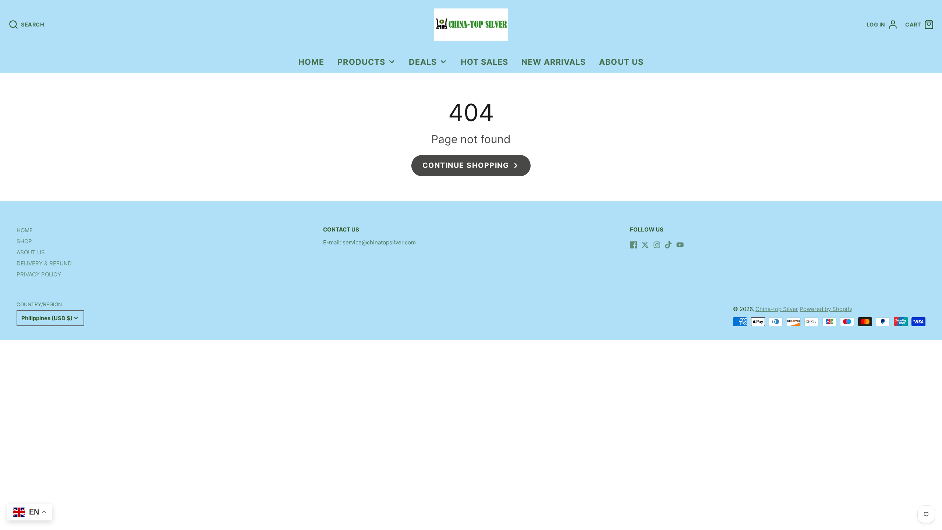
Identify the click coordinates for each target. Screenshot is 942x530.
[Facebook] (633, 244)
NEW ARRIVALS (553, 62)
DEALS (423, 62)
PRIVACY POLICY (39, 274)
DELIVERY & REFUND (44, 263)
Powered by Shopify (826, 308)
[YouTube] (680, 244)
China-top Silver (776, 308)
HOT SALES (485, 62)
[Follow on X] (645, 244)
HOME (311, 62)
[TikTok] (668, 244)
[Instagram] (657, 244)
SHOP (24, 241)
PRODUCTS (361, 62)
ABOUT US (621, 62)
